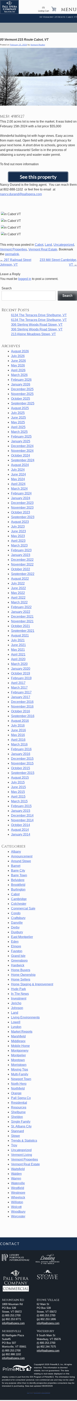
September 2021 (22, 630)
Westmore (18, 1192)
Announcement (21, 856)
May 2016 (18, 735)
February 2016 (21, 749)
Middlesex (18, 1041)
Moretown (18, 1060)
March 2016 (19, 744)
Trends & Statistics (24, 1140)
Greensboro (19, 960)
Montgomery (19, 1050)
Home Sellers (20, 979)
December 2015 (22, 758)
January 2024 (20, 498)
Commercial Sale (23, 908)
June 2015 (18, 787)
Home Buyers (20, 970)
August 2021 (20, 635)
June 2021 (18, 645)
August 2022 (20, 578)
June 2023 (18, 531)
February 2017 (21, 692)
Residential (19, 1102)
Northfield (18, 1088)
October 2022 (20, 569)
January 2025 (20, 441)
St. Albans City (21, 1126)
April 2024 (18, 484)
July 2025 (18, 412)
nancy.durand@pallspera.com (21, 194)
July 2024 (18, 469)
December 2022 (22, 559)
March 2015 (19, 801)
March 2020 (19, 664)
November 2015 (22, 763)
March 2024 (19, 488)
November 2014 (22, 820)
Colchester (18, 903)
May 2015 (18, 791)
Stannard (17, 1131)
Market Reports (21, 1031)
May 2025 (18, 422)
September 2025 (22, 403)
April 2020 (18, 659)
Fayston (16, 951)
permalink (12, 254)
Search (7, 288)
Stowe (15, 1135)
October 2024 (20, 455)
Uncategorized (64, 244)
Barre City (18, 870)
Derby (15, 927)
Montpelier (18, 1055)
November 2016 (22, 706)
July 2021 (18, 640)
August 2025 (20, 408)
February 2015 (21, 806)
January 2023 (20, 555)
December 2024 (22, 446)
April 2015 (18, 796)
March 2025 (19, 431)
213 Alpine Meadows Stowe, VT (33, 334)
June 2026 (18, 360)
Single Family (20, 1121)
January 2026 (20, 384)
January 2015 (20, 810)
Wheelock (18, 1197)
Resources (18, 1107)
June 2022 (18, 588)
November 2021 (22, 621)
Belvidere (17, 880)
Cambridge (19, 899)
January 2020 (20, 668)
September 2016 (22, 716)
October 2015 (20, 768)
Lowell (15, 1022)
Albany (16, 851)
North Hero (18, 1083)
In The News (20, 993)
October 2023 (20, 512)
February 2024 (21, 493)
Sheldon (17, 1117)
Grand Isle (18, 955)
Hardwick (17, 965)
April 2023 (18, 540)
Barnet (15, 865)
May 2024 (18, 479)
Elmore (16, 946)
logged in (24, 278)
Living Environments (25, 1017)
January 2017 (20, 697)
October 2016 (20, 711)
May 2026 (18, 365)
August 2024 (20, 465)
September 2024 (22, 460)
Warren (16, 1178)
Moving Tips (19, 1069)
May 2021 (18, 649)
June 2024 (18, 474)
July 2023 (18, 526)
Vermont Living (21, 1154)
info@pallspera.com (13, 1323)
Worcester (18, 1216)
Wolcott (16, 1207)
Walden (16, 1173)
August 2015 (20, 777)
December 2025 (22, 389)
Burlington (18, 889)
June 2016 (18, 730)
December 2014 (22, 815)
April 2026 (18, 370)
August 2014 (20, 829)
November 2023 (22, 507)
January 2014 (20, 834)
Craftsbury (18, 918)
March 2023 (19, 545)
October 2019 (20, 673)
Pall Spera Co (21, 1098)
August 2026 (20, 351)
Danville (17, 922)
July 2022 (18, 583)
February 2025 (21, 436)
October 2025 (20, 398)
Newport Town (21, 1079)
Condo (16, 913)
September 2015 (22, 773)
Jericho (16, 1003)
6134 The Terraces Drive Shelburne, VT (39, 315)
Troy (14, 1145)
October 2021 (20, 626)
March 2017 (19, 687)
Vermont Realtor (37, 45)
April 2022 (18, 597)
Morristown (18, 1064)
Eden (15, 941)
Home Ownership (23, 974)
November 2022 (22, 564)
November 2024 (22, 450)
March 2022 (19, 602)
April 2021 (18, 654)
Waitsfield (18, 1169)
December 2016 (22, 701)
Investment (18, 998)
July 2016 (18, 725)
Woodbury (18, 1211)
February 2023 (21, 550)
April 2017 (18, 683)
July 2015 (18, 782)
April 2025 (18, 427)
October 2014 (20, 825)
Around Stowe (21, 861)
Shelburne (18, 1112)
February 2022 (21, 607)
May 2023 (18, 536)
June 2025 (18, 417)
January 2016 (20, 754)
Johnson (17, 1008)
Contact (10, 1244)
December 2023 (22, 503)
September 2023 (22, 517)
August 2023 (20, 521)
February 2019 (21, 678)
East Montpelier (22, 937)
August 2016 (20, 720)
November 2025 (22, 394)
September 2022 (22, 574)
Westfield (17, 1188)
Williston (17, 1202)
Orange (16, 1093)
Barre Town (19, 875)
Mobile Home (20, 1045)
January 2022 (20, 611)
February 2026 (21, 379)
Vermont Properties (13, 249)
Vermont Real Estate (42, 249)
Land (48, 244)
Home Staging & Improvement (32, 984)
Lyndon (16, 1027)
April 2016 (18, 739)
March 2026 (19, 375)
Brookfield (18, 884)
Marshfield (18, 1036)
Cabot (39, 244)
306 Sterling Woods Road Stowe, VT (37, 324)
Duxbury (17, 932)
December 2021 (22, 616)
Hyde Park (18, 989)
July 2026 (18, 356)
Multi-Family (19, 1074)
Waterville (18, 1183)
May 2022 (18, 593)
